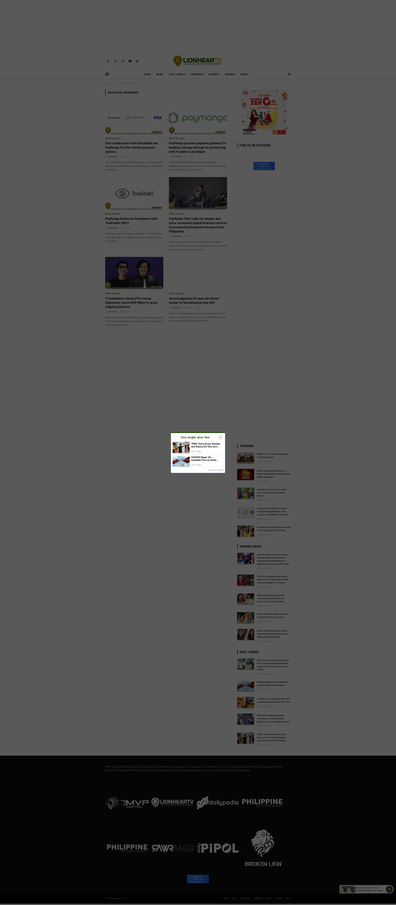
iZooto (221, 470)
